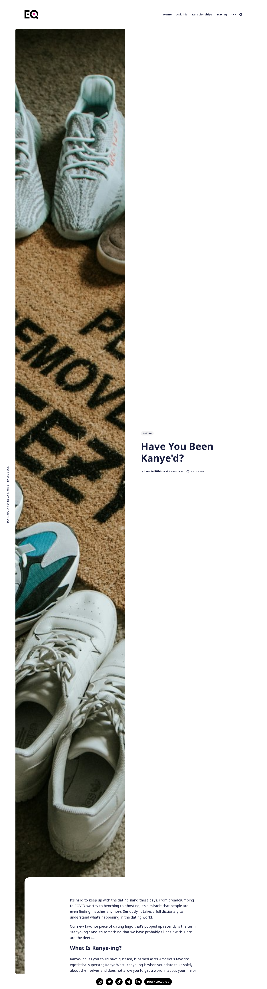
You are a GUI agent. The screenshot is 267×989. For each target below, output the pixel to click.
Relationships (202, 14)
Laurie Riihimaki (156, 471)
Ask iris (181, 14)
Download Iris (158, 981)
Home (167, 14)
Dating (222, 14)
